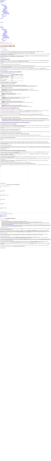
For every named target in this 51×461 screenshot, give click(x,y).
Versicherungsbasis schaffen (6, 13)
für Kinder (5, 6)
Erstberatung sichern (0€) (3, 57)
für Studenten (5, 7)
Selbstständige (4, 9)
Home (2, 4)
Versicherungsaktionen (5, 10)
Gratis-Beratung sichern (2, 183)
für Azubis (5, 32)
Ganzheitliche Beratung (4, 11)
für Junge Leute (4, 5)
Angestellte (4, 34)
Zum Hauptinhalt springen (3, 0)
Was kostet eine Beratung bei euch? (4, 227)
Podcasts (4, 16)
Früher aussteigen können (6, 12)
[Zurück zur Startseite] (2, 1)
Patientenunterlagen (9, 224)
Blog (2, 39)
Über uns (3, 14)
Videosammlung (5, 15)
